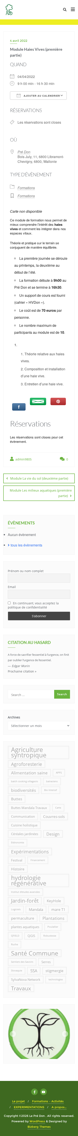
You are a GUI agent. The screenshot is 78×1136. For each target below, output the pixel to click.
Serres (46, 962)
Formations (26, 187)
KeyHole (54, 900)
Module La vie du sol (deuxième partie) (39, 478)
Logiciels (16, 909)
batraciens (52, 781)
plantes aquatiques (25, 927)
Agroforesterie (26, 764)
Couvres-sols (54, 816)
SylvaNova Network (25, 979)
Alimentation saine (29, 773)
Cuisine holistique (24, 825)
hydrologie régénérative (28, 880)
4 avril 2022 (18, 41)
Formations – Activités (48, 1101)
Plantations (53, 918)
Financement (38, 860)
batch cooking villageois (24, 781)
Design (53, 834)
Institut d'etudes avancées (25, 891)
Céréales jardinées (24, 834)
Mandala (36, 909)
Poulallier (52, 926)
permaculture (22, 918)
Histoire (17, 868)
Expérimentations (30, 851)
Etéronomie (17, 842)
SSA (33, 971)
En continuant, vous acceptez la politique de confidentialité (33, 605)
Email (12, 587)
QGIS (31, 936)
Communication (23, 816)
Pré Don (24, 151)
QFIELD (15, 935)
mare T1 (58, 909)
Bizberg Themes (39, 1126)
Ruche (14, 944)
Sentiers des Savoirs (22, 961)
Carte (58, 807)
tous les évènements (26, 545)
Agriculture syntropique (28, 752)
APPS (59, 772)
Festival (16, 860)
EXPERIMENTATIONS (29, 1107)
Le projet (18, 1101)
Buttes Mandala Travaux (29, 808)
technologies (56, 979)
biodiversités (23, 790)
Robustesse (49, 935)
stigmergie (54, 970)
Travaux (21, 988)
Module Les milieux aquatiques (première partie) (41, 493)
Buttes (16, 798)
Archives (14, 717)
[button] (13, 1034)
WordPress (37, 1121)
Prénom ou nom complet (26, 571)
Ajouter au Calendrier (41, 95)
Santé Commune (34, 953)
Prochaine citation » (22, 671)
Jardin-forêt (25, 900)
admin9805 (23, 459)
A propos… (59, 1107)
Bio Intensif (50, 790)
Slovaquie (16, 970)
